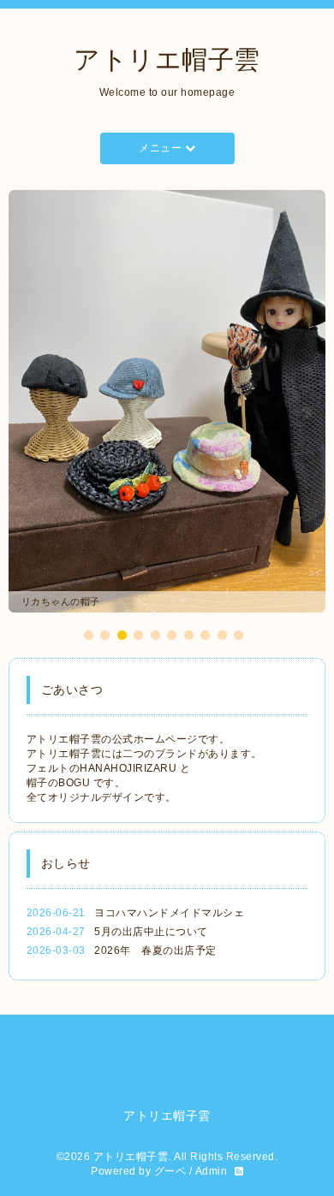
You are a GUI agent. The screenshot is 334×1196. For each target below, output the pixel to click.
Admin (211, 1024)
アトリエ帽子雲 (167, 59)
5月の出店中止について (151, 784)
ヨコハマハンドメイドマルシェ (169, 766)
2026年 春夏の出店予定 (155, 803)
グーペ (170, 1024)
